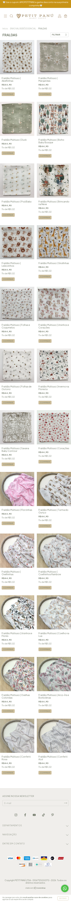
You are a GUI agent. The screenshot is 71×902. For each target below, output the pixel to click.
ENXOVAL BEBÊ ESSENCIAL (23, 28)
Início (5, 28)
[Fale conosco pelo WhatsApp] (65, 888)
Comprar (8, 94)
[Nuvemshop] (35, 888)
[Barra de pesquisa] (11, 16)
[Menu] (5, 16)
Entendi (63, 898)
